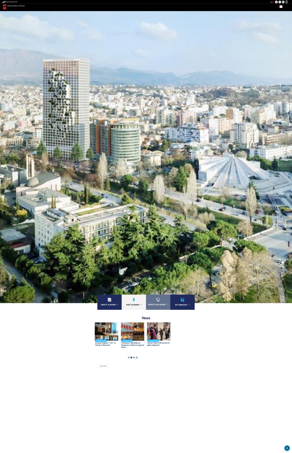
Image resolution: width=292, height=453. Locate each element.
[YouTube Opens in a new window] (286, 2)
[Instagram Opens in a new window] (283, 2)
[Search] (277, 6)
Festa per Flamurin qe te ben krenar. (157, 344)
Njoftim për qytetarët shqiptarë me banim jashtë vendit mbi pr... (106, 344)
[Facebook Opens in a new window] (276, 2)
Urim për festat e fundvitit (130, 343)
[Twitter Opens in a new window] (279, 2)
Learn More (103, 366)
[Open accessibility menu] (287, 448)
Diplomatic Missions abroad (11, 1)
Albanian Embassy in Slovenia (16, 6)
